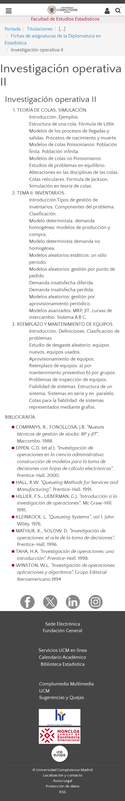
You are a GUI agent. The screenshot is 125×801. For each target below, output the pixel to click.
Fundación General (62, 630)
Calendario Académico (62, 657)
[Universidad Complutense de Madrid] (62, 9)
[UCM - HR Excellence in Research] (60, 717)
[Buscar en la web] (118, 10)
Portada (13, 29)
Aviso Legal (62, 781)
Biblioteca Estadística (63, 664)
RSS (62, 792)
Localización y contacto (62, 775)
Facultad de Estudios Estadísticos (65, 19)
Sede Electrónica (62, 624)
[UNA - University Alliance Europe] (59, 753)
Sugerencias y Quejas (61, 697)
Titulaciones (39, 29)
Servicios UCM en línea (63, 650)
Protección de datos (62, 786)
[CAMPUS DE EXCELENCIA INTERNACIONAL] (60, 735)
